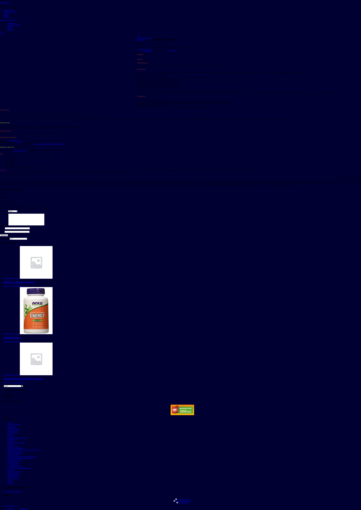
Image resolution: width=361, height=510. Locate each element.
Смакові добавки (13, 463)
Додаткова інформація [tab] (144, 38)
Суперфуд (11, 470)
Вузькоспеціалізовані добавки (17, 438)
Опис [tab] (139, 36)
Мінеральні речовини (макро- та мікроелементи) (23, 449)
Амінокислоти (12, 427)
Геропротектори (13, 439)
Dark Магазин (23, 509)
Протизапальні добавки (15, 460)
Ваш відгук (4, 225)
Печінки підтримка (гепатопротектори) (20, 458)
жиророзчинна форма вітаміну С (145, 50)
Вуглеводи (11, 436)
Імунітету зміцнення (14, 424)
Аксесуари (11, 426)
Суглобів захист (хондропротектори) (19, 468)
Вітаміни (10, 434)
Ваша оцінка (4, 211)
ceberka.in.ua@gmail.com (8, 20)
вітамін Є (20, 142)
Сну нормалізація (13, 465)
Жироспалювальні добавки (16, 443)
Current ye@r (4, 238)
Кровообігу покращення (15, 448)
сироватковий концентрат (41, 144)
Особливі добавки (13, 455)
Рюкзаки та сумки (13, 461)
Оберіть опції (20, 286)
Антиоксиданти (13, 431)
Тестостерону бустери (15, 471)
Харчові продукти (13, 473)
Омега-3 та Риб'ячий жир (16, 453)
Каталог (6, 13)
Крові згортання (13, 446)
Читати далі (19, 341)
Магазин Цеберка (5, 2)
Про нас (6, 15)
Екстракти (11, 441)
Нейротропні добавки (15, 451)
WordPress (11, 509)
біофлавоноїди (14, 140)
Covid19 (10, 422)
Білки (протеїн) (12, 433)
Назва (2, 228)
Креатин (10, 444)
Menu (1, 33)
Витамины (171, 50)
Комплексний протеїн (58, 144)
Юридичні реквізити (10, 506)
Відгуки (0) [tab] (140, 40)
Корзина (6, 17)
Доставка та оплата (10, 12)
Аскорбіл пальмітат (19, 151)
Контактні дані (8, 10)
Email (2, 232)
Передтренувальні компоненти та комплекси (22, 456)
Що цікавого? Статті (14, 475)
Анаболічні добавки (14, 429)
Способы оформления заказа (13, 491)
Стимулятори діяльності (15, 466)
